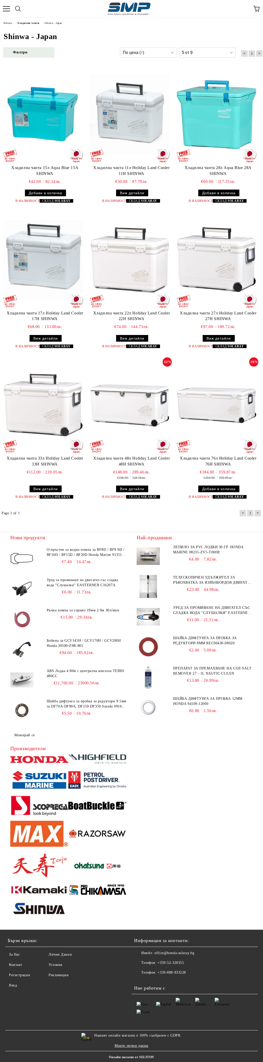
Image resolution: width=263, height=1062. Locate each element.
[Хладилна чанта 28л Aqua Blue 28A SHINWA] (216, 115)
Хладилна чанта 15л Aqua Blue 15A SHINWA (44, 170)
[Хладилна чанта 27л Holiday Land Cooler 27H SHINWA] (216, 260)
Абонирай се (24, 735)
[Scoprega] (39, 806)
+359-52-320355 (170, 963)
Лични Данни (60, 954)
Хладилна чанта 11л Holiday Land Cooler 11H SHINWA (131, 170)
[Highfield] (97, 760)
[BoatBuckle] (97, 806)
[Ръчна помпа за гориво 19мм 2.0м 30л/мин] (21, 619)
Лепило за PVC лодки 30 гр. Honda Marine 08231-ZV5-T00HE (208, 549)
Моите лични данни (131, 1046)
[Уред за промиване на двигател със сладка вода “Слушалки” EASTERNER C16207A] (21, 589)
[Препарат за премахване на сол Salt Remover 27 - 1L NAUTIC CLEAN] (148, 677)
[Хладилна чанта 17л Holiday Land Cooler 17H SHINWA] (43, 260)
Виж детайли (132, 193)
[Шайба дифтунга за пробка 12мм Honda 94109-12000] (148, 707)
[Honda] (39, 760)
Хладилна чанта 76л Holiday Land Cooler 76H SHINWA (218, 461)
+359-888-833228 (171, 972)
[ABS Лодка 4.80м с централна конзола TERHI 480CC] (21, 680)
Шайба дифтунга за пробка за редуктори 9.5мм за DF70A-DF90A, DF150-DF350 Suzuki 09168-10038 (86, 704)
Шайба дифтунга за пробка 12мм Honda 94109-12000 (207, 701)
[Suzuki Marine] (39, 780)
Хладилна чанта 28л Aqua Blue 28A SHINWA (218, 170)
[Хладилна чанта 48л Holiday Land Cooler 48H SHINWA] (130, 405)
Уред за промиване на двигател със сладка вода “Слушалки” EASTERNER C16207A (82, 582)
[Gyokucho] (97, 834)
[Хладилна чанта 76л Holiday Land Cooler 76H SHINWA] (216, 405)
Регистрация (19, 975)
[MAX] (39, 834)
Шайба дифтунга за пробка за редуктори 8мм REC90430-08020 (205, 640)
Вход (13, 985)
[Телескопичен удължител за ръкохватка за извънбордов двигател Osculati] (148, 586)
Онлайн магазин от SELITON (131, 1057)
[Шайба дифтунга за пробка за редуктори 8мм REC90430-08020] (148, 647)
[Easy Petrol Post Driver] (97, 780)
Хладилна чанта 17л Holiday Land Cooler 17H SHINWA (45, 316)
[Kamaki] (39, 890)
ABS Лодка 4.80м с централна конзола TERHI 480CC (85, 673)
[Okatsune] (97, 866)
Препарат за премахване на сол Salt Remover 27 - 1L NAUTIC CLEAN (212, 670)
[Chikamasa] (97, 890)
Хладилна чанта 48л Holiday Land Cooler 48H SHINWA (131, 461)
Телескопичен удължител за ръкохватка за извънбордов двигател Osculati (213, 580)
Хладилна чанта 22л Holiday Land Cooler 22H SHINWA (131, 316)
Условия (55, 965)
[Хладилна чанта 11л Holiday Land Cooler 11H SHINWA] (130, 115)
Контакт (15, 965)
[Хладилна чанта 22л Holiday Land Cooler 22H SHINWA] (130, 260)
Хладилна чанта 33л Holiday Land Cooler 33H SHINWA (45, 461)
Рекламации (59, 975)
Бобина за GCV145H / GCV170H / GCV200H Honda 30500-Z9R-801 (84, 643)
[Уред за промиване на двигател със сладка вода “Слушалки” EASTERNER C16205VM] (148, 616)
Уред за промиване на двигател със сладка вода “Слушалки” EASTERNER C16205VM (212, 611)
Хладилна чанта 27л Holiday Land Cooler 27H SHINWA (218, 316)
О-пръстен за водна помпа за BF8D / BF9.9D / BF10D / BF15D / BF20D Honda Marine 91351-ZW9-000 (86, 552)
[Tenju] (39, 866)
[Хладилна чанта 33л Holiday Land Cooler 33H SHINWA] (43, 405)
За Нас (14, 954)
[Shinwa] (39, 909)
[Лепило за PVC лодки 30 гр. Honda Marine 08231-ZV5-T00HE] (148, 556)
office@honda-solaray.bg (174, 953)
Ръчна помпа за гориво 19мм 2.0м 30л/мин (83, 610)
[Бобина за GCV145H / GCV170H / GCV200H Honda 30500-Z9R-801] (21, 649)
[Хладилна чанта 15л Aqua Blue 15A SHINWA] (43, 115)
